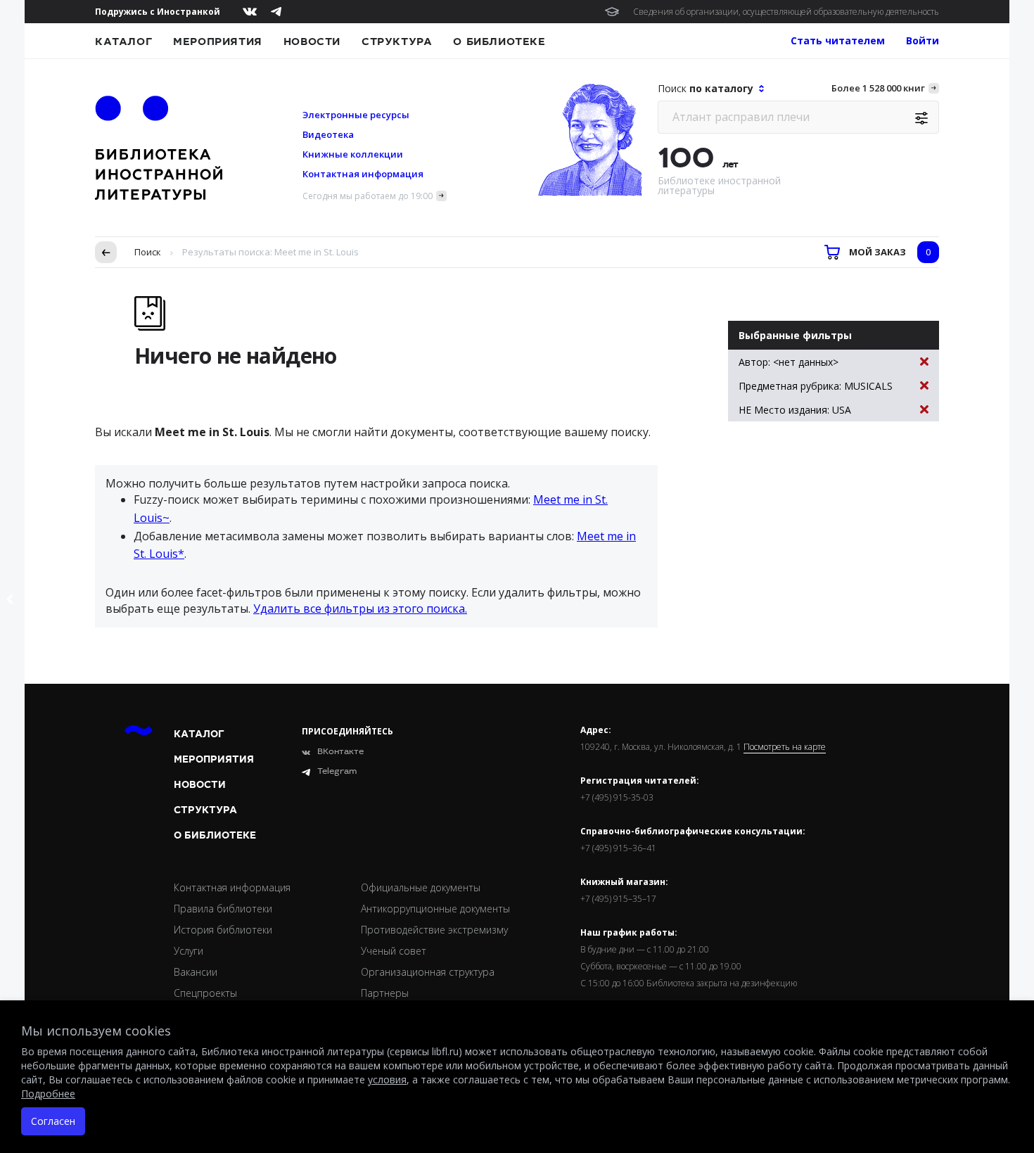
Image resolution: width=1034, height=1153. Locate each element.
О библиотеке (499, 41)
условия (387, 1079)
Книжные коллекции (352, 154)
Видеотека (328, 134)
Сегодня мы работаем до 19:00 (367, 196)
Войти (922, 40)
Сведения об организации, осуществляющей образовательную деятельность (786, 12)
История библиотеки (223, 929)
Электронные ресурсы (355, 114)
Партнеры (385, 993)
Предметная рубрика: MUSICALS (816, 386)
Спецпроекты (205, 993)
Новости (311, 41)
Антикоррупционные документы (435, 908)
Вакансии (195, 972)
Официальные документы (420, 887)
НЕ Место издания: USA (795, 409)
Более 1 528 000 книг (878, 88)
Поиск (147, 252)
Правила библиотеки (223, 908)
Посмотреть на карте (784, 747)
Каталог (123, 41)
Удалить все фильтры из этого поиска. (360, 608)
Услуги (188, 950)
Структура (397, 41)
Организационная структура (427, 972)
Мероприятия (217, 41)
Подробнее (48, 1093)
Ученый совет (393, 950)
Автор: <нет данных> (788, 362)
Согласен (53, 1121)
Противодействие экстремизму (434, 929)
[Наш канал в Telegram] (276, 11)
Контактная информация (362, 173)
